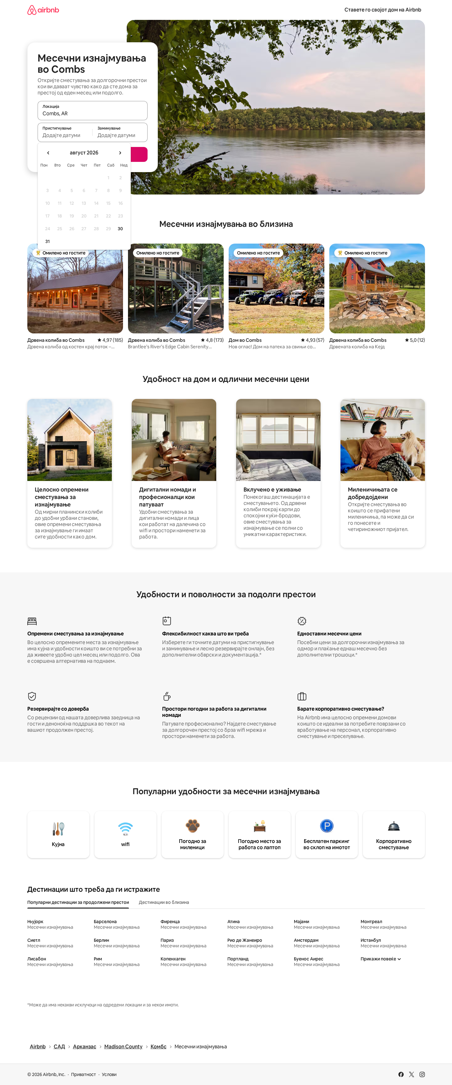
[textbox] (65, 135)
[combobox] (93, 113)
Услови (109, 1074)
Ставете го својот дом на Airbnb (383, 10)
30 (120, 228)
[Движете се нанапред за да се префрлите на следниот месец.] (120, 153)
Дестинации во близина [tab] (164, 902)
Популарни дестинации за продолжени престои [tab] (78, 902)
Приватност (83, 1074)
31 (47, 241)
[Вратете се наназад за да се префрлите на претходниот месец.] (48, 153)
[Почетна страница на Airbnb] (43, 10)
